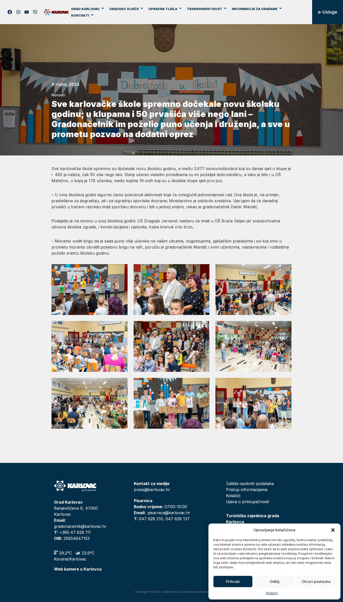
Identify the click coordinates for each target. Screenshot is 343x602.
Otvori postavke (316, 581)
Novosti (58, 95)
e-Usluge (327, 12)
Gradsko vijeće (124, 9)
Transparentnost (204, 9)
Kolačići (272, 593)
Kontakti (80, 15)
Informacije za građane (254, 9)
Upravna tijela (162, 9)
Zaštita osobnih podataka (250, 483)
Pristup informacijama (246, 489)
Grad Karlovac (85, 9)
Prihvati (233, 581)
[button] (332, 530)
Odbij (274, 581)
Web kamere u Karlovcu (78, 569)
